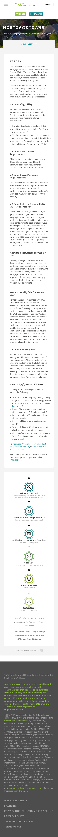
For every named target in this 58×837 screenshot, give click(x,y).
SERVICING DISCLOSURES (19, 821)
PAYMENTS (20, 14)
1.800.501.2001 (16, 460)
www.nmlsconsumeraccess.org (17, 720)
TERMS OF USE (12, 826)
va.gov (23, 403)
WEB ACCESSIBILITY (15, 800)
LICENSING (10, 805)
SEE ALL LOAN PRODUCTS (26, 650)
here (47, 430)
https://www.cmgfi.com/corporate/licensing (23, 788)
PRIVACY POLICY (14, 816)
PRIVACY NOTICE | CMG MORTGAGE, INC (28, 811)
